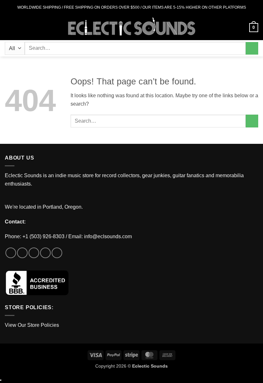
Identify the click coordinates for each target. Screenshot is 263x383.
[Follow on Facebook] (10, 253)
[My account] (241, 28)
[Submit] (252, 48)
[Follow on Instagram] (22, 253)
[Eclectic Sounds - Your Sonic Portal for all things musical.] (131, 27)
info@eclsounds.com (108, 236)
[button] (9, 27)
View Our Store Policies (32, 325)
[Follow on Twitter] (34, 253)
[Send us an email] (45, 253)
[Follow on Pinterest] (57, 253)
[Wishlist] (230, 28)
